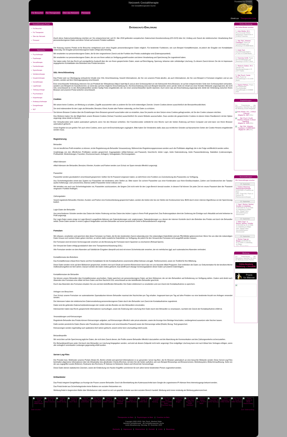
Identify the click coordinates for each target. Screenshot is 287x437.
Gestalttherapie (38, 82)
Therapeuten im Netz (125, 417)
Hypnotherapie (37, 70)
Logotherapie (37, 86)
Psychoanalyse (38, 94)
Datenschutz (140, 429)
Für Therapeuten (53, 13)
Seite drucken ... (37, 409)
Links (160, 429)
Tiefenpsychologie (39, 90)
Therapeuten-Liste (248, 18)
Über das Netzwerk (71, 13)
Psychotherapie (38, 54)
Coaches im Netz (163, 417)
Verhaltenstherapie (39, 74)
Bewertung (170, 429)
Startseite (116, 429)
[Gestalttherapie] (30, 9)
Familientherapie (38, 66)
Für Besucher (37, 13)
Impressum (127, 429)
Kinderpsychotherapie (40, 101)
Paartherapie (37, 58)
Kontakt (152, 429)
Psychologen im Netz (145, 417)
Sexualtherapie (37, 62)
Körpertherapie (37, 97)
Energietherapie (38, 105)
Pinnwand (86, 13)
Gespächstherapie (39, 78)
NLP (34, 109)
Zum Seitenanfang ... (248, 409)
